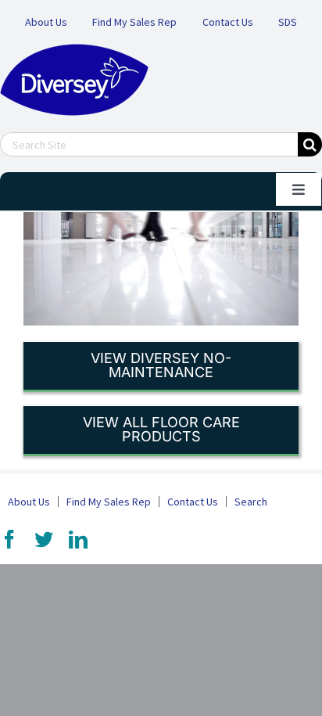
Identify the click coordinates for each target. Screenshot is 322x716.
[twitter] (43, 539)
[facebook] (9, 539)
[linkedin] (78, 539)
